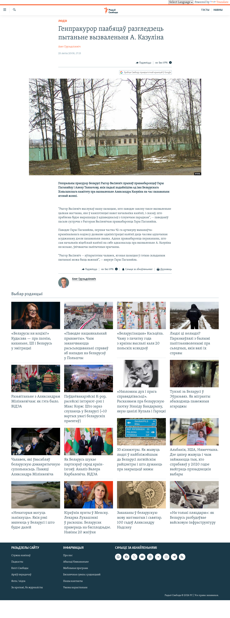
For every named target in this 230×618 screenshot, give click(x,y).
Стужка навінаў (20, 555)
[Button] (143, 63)
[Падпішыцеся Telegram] (174, 557)
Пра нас (68, 555)
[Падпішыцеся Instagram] (166, 557)
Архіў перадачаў (21, 574)
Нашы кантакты (73, 581)
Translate (222, 2)
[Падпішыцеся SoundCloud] (158, 557)
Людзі (62, 21)
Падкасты (17, 562)
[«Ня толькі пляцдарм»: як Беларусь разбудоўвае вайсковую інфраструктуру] (194, 494)
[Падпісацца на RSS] (182, 557)
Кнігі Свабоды (19, 568)
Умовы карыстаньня (75, 587)
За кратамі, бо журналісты (27, 587)
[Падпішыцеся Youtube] (142, 557)
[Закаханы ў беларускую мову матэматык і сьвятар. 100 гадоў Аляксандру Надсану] (141, 494)
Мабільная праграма (75, 568)
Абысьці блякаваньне (76, 562)
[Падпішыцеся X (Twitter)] (134, 557)
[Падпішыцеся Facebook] (126, 557)
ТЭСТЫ (205, 10)
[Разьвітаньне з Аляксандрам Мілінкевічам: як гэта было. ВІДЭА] (35, 378)
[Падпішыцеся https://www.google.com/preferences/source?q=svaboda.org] (118, 557)
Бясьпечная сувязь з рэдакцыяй (82, 574)
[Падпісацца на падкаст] (150, 557)
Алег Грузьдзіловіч (69, 46)
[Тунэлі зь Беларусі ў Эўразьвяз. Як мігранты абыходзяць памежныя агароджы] (194, 373)
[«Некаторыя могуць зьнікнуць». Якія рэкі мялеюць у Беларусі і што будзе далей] (35, 494)
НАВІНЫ (218, 10)
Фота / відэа (18, 581)
